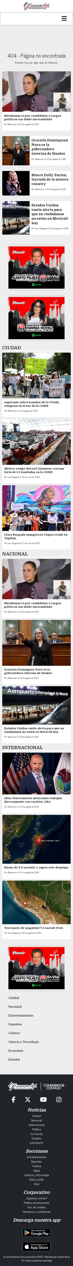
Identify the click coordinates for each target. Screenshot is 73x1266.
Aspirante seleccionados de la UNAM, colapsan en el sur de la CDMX (31, 404)
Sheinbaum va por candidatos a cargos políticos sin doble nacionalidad (32, 117)
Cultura (14, 1033)
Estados (14, 1059)
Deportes (15, 1024)
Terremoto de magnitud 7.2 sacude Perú (33, 928)
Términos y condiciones (36, 1211)
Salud (36, 1170)
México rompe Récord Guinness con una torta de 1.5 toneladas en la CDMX (34, 470)
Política (36, 1129)
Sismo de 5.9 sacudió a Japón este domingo (36, 867)
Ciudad (13, 998)
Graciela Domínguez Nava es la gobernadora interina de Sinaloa (28, 671)
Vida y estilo (36, 1179)
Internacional (36, 1124)
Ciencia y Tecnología (23, 1042)
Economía (15, 1051)
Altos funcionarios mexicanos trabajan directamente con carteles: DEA (33, 799)
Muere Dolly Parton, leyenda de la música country (49, 179)
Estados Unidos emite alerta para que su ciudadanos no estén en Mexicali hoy (49, 214)
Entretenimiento (20, 1015)
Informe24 (36, 1142)
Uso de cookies (37, 1207)
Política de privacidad (36, 1202)
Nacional (15, 1006)
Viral (36, 1183)
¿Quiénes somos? (36, 1198)
